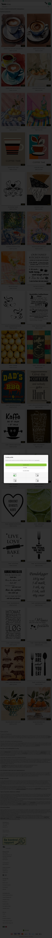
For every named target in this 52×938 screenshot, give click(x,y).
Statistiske (37, 479)
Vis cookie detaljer (26, 470)
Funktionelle (15, 479)
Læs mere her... (37, 460)
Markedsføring (37, 473)
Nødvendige (14, 473)
